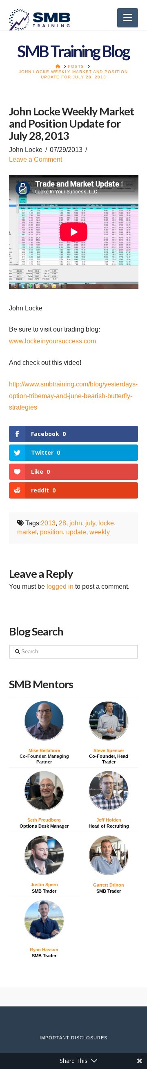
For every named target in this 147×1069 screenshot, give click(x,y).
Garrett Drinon (108, 885)
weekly (99, 532)
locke (106, 523)
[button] (127, 17)
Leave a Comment (35, 159)
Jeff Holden (108, 819)
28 (62, 523)
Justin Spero (44, 884)
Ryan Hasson (44, 949)
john (75, 523)
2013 (48, 523)
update (76, 532)
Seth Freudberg (44, 819)
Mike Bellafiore (44, 750)
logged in (60, 586)
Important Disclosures (73, 1037)
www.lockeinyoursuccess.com (52, 341)
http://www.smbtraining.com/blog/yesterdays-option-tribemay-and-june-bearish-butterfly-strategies (73, 396)
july (90, 523)
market (27, 532)
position (51, 532)
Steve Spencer (109, 750)
